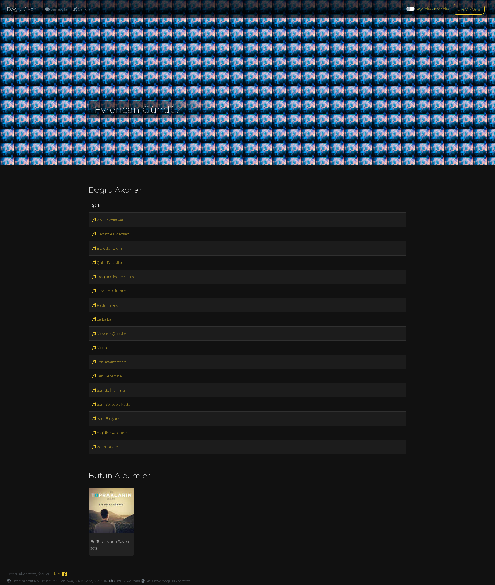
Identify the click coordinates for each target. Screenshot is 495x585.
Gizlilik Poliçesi (127, 581)
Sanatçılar (59, 9)
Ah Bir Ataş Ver (109, 220)
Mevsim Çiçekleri (111, 333)
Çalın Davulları (109, 262)
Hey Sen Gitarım (111, 290)
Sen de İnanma (110, 390)
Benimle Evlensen (112, 234)
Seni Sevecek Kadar (114, 404)
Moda (101, 347)
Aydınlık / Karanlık (433, 9)
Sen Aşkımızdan (111, 362)
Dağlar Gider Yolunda (115, 276)
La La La (103, 319)
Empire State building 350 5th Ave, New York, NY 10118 (59, 581)
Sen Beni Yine (109, 376)
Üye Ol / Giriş (468, 9)
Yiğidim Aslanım (111, 432)
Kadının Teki (107, 305)
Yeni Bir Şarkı (108, 418)
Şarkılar (84, 9)
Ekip (56, 574)
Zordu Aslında (109, 446)
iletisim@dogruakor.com (168, 581)
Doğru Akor (21, 9)
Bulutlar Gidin (109, 248)
